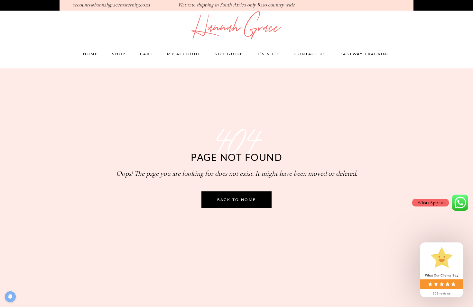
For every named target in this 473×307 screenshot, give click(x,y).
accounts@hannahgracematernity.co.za (111, 5)
